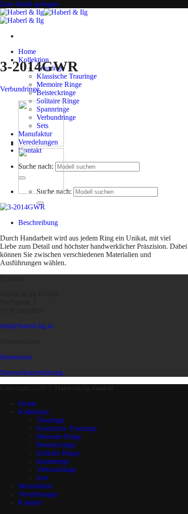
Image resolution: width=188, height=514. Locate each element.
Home (27, 51)
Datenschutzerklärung (31, 372)
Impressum (15, 357)
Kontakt (30, 502)
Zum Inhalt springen (29, 4)
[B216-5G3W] (41, 191)
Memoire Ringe (59, 84)
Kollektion (33, 412)
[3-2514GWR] (41, 144)
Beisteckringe (56, 92)
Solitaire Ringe (58, 453)
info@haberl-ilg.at (26, 326)
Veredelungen (38, 494)
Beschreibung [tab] (38, 222)
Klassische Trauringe (67, 76)
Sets (42, 478)
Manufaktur (35, 486)
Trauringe (50, 420)
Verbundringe (19, 89)
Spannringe (53, 461)
